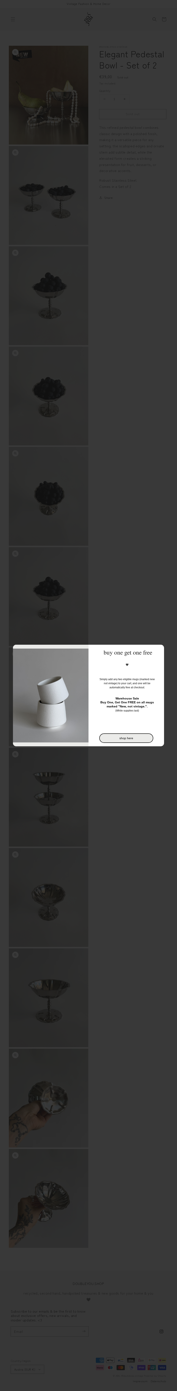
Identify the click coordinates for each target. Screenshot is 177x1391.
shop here (126, 738)
